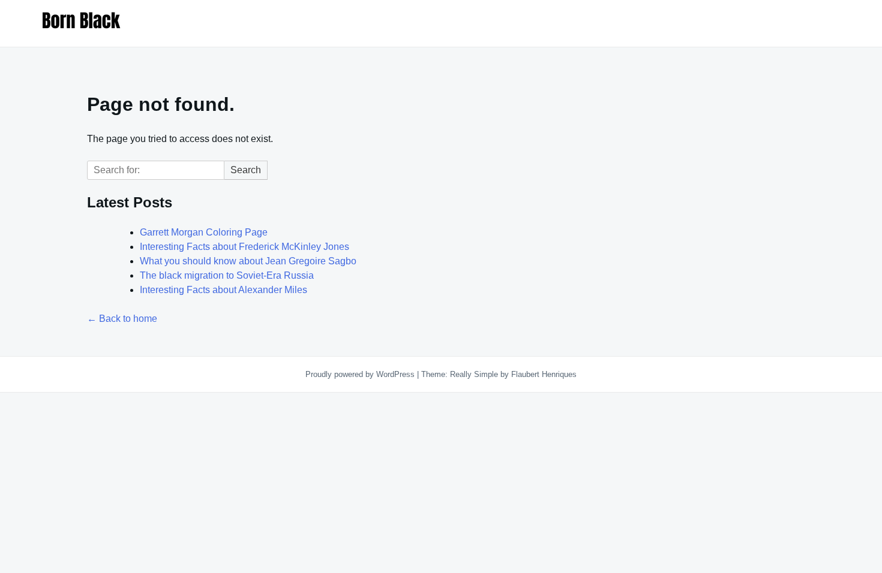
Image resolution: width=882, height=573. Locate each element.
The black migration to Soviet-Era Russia (227, 275)
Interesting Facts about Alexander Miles (223, 290)
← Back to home (122, 318)
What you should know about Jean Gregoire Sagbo (248, 261)
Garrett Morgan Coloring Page (205, 232)
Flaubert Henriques (544, 374)
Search (245, 170)
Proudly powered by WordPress (361, 374)
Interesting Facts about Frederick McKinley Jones (244, 247)
